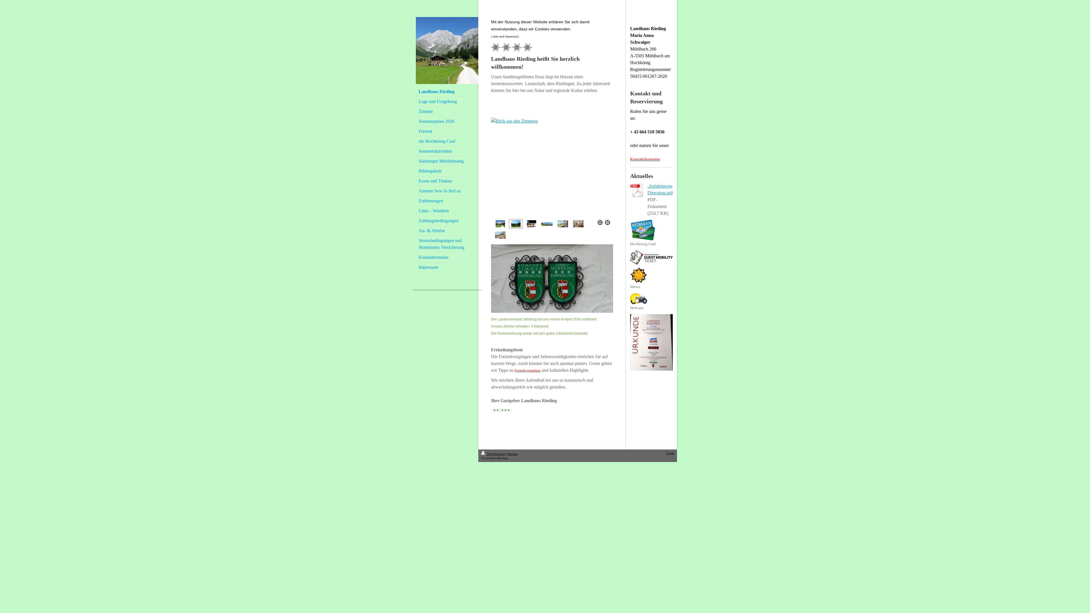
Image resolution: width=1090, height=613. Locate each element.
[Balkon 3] (562, 223)
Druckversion (496, 453)
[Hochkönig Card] (643, 230)
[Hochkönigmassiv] (547, 223)
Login (670, 453)
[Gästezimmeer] (578, 223)
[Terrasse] (500, 235)
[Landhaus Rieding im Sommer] (500, 223)
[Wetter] (638, 275)
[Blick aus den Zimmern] (552, 167)
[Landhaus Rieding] (531, 223)
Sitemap (512, 453)
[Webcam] (638, 298)
